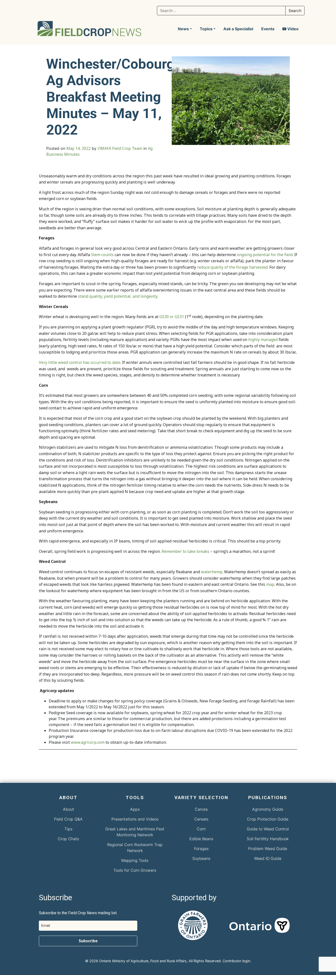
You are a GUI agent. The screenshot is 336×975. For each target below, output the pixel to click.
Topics (206, 28)
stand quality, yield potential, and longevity (117, 296)
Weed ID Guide (267, 858)
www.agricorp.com (88, 742)
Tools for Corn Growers (134, 870)
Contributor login (236, 961)
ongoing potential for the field (264, 254)
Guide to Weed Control (268, 828)
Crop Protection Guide (267, 819)
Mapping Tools (134, 860)
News (183, 28)
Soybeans (201, 858)
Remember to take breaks (185, 551)
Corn (201, 828)
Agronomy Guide (267, 809)
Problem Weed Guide (267, 848)
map (270, 584)
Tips (68, 828)
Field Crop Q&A (68, 819)
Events (268, 28)
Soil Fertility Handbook (268, 838)
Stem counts (102, 254)
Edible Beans (201, 838)
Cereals (201, 819)
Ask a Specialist (238, 28)
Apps (135, 809)
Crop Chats (68, 838)
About (68, 809)
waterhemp (211, 571)
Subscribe (88, 941)
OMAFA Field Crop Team (120, 148)
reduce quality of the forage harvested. (232, 267)
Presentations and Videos (134, 819)
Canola (201, 809)
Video (292, 28)
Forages (201, 848)
